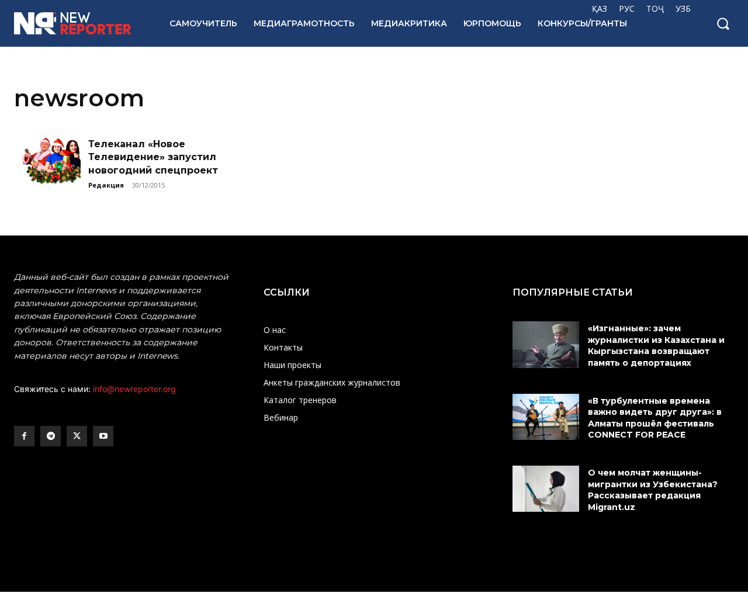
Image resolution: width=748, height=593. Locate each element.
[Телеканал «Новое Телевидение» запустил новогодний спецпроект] (47, 161)
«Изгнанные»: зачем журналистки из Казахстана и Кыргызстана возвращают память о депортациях (656, 345)
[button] (723, 23)
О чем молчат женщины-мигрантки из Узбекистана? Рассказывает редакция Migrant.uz (653, 489)
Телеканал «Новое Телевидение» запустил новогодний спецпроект (153, 157)
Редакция (106, 185)
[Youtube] (103, 436)
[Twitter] (77, 436)
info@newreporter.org (134, 389)
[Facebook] (24, 436)
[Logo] (79, 23)
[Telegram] (50, 436)
